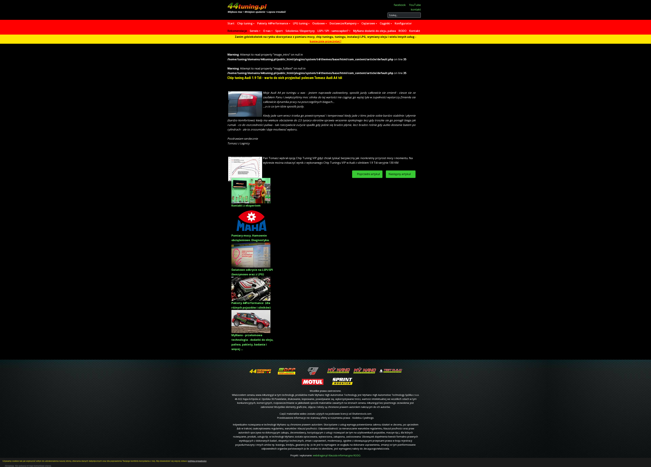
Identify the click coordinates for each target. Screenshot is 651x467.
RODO (403, 31)
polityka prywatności (197, 461)
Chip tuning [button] (244, 23)
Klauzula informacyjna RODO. (344, 455)
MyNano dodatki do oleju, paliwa (374, 31)
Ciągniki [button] (385, 23)
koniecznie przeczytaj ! (325, 41)
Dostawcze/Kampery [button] (343, 23)
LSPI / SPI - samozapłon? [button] (333, 31)
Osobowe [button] (318, 23)
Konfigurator (403, 23)
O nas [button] (267, 31)
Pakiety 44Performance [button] (272, 23)
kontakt (416, 9)
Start (231, 23)
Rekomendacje (237, 31)
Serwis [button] (254, 31)
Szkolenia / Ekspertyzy (300, 31)
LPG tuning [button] (300, 23)
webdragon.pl (320, 455)
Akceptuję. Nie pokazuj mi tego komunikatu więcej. (28, 465)
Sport (279, 31)
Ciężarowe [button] (368, 23)
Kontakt (414, 31)
